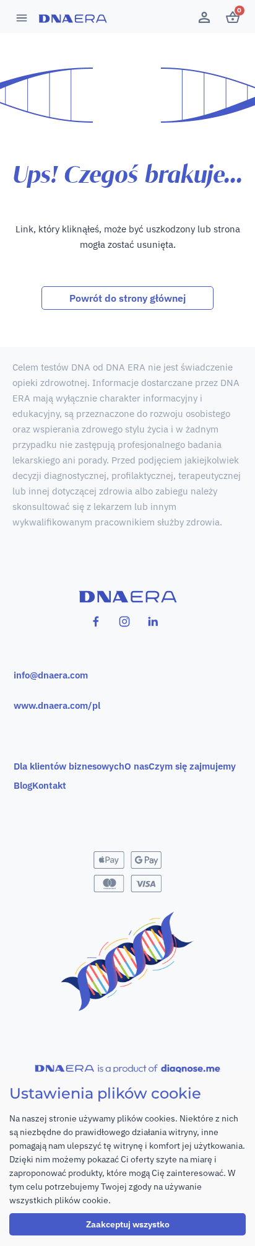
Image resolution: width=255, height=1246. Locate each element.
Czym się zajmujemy (192, 766)
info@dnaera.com (51, 675)
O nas (136, 766)
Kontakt (49, 785)
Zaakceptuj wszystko (128, 1224)
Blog (23, 785)
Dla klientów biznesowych (69, 766)
